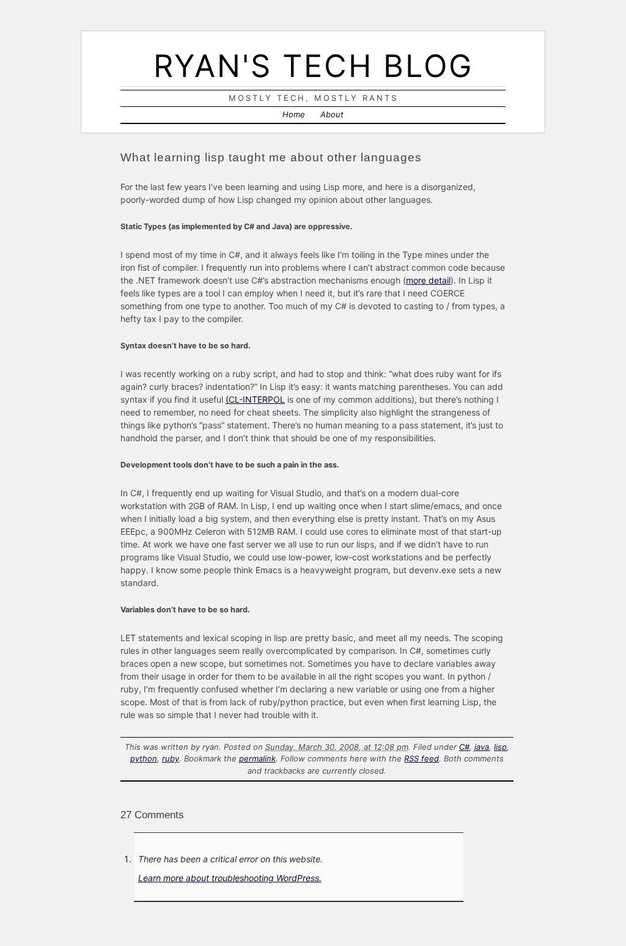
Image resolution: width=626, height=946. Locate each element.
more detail (428, 280)
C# (464, 747)
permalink (257, 758)
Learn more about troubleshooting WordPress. (230, 878)
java (481, 747)
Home (293, 114)
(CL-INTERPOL (255, 399)
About (332, 114)
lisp (500, 747)
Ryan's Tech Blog (313, 65)
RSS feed (421, 758)
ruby (170, 758)
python (143, 758)
